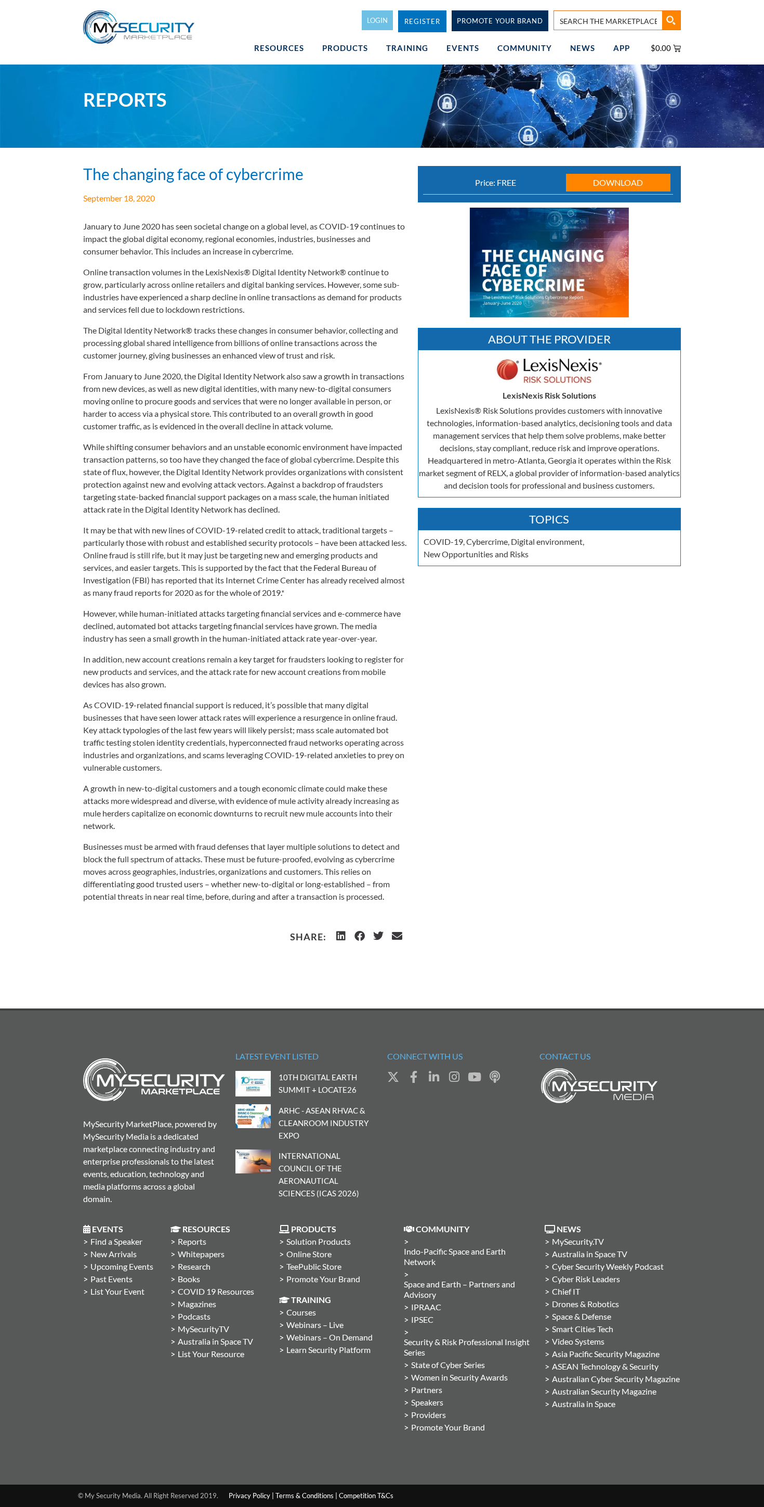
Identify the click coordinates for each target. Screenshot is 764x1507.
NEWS (582, 48)
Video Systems (578, 1341)
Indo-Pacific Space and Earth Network (455, 1256)
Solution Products (318, 1241)
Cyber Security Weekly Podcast (608, 1266)
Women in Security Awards (459, 1377)
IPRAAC (426, 1307)
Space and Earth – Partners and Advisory (459, 1289)
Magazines (197, 1304)
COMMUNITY (524, 48)
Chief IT (566, 1291)
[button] (341, 936)
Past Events (111, 1279)
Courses (301, 1312)
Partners (426, 1390)
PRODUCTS (345, 48)
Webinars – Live (315, 1325)
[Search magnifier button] (671, 20)
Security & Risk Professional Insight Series (467, 1347)
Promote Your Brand (323, 1279)
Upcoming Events (121, 1266)
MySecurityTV (203, 1329)
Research (194, 1266)
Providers (428, 1415)
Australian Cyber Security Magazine (616, 1379)
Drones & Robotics (585, 1304)
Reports (192, 1241)
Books (189, 1279)
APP (621, 48)
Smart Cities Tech (582, 1329)
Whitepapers (201, 1254)
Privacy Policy (249, 1495)
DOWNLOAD (618, 182)
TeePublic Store (313, 1266)
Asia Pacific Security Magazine (606, 1354)
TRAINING (407, 48)
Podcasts (194, 1316)
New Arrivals (113, 1254)
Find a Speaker (116, 1241)
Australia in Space (583, 1404)
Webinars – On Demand (329, 1337)
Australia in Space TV (215, 1341)
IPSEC (422, 1319)
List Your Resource (211, 1354)
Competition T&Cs (366, 1495)
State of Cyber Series (448, 1365)
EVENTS (462, 48)
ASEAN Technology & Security (605, 1366)
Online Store (309, 1254)
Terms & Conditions (304, 1495)
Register (422, 21)
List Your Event (117, 1291)
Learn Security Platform (328, 1350)
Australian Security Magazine (604, 1391)
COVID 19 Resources (216, 1291)
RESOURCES (279, 48)
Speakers (427, 1402)
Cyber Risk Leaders (586, 1279)
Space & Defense (581, 1316)
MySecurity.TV (578, 1241)
